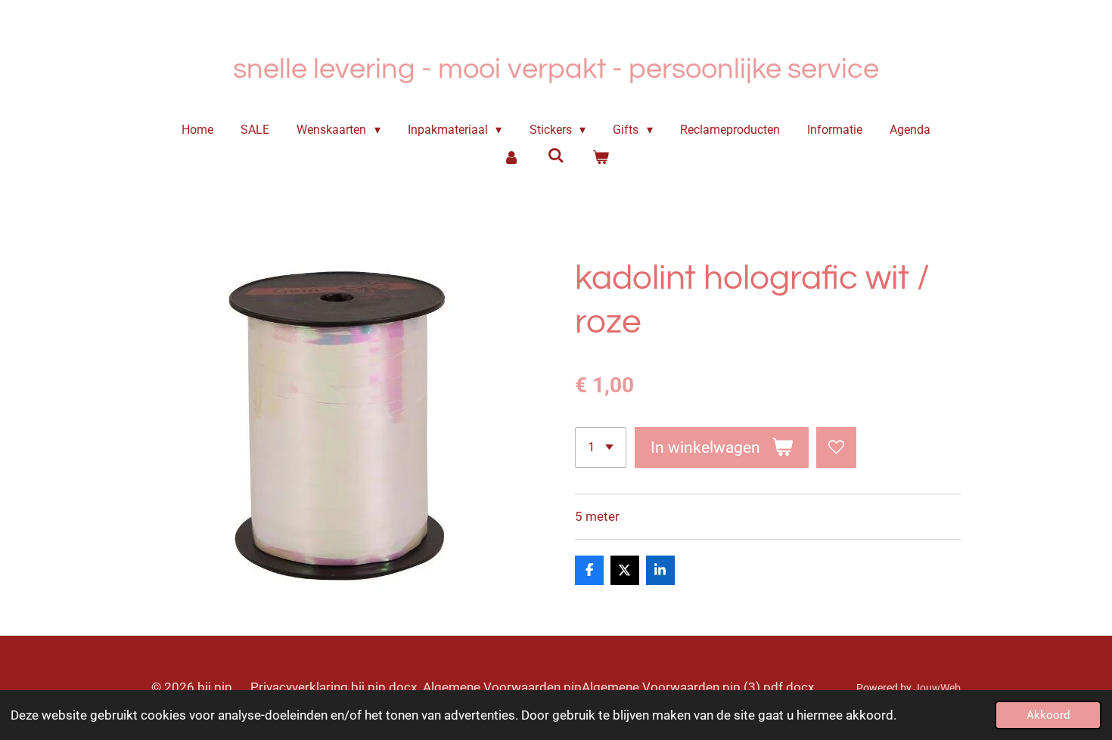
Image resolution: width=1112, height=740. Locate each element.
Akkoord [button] (1048, 715)
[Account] (511, 157)
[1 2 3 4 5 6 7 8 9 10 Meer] (600, 447)
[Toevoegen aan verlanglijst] (836, 447)
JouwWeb (937, 688)
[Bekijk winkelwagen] (599, 157)
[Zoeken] (556, 155)
